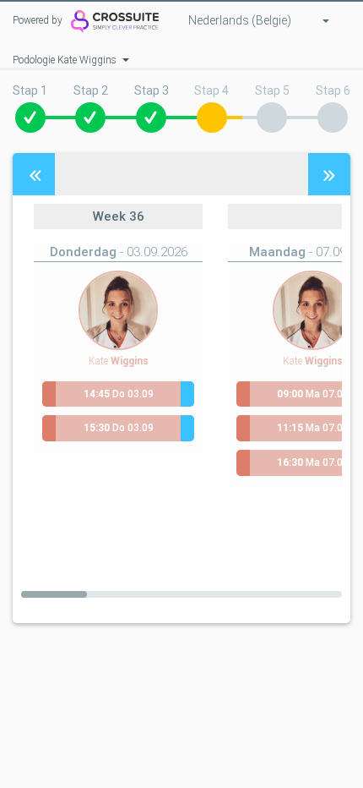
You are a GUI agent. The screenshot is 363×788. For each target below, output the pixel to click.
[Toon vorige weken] (34, 174)
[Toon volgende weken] (329, 174)
